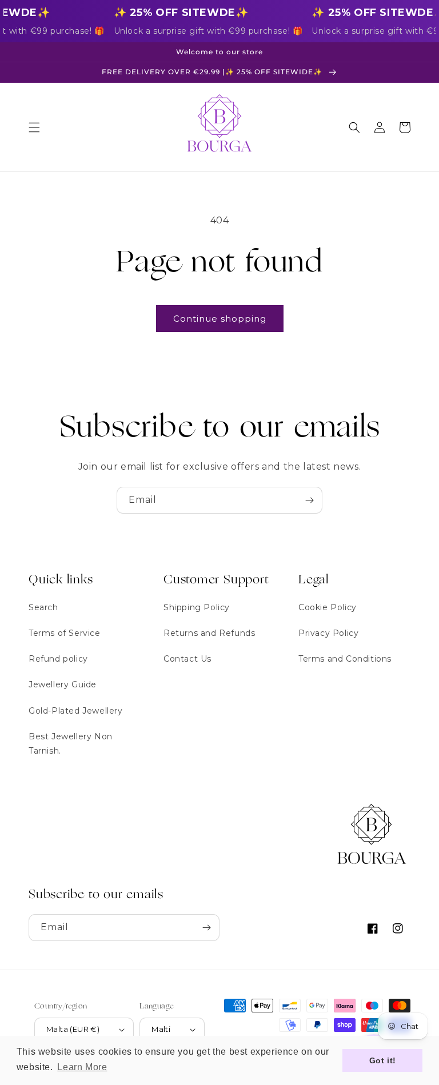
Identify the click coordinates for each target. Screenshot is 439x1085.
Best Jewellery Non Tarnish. (71, 743)
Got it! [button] (382, 1060)
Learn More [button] (82, 1067)
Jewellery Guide (63, 684)
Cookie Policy (327, 607)
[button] (34, 127)
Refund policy (58, 659)
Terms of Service (65, 633)
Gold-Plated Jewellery (76, 711)
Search (43, 607)
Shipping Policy (196, 607)
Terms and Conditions (345, 659)
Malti (160, 1029)
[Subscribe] (309, 500)
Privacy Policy (328, 633)
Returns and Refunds (209, 633)
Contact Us (187, 659)
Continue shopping (219, 318)
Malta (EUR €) (72, 1029)
